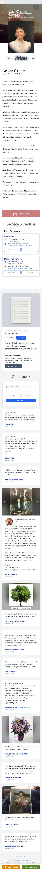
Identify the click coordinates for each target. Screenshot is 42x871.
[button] (21, 501)
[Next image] (37, 502)
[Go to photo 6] (20, 513)
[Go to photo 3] (16, 513)
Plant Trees (30, 250)
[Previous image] (4, 502)
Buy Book (21, 338)
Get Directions (12, 250)
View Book (10, 338)
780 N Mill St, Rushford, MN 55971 (20, 246)
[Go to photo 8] (22, 513)
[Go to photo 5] (19, 513)
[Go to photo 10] (25, 513)
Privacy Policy (15, 862)
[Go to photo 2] (15, 513)
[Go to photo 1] (14, 513)
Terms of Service (26, 862)
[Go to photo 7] (21, 513)
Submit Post (21, 400)
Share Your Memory (13, 366)
